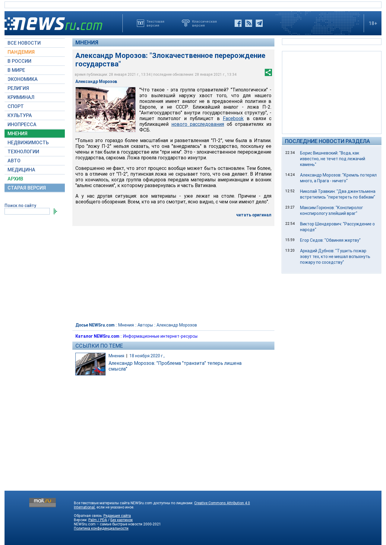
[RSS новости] (248, 23)
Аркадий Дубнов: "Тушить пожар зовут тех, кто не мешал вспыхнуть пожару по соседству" (335, 256)
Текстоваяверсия (155, 23)
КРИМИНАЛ (21, 97)
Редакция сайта (117, 516)
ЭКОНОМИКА (23, 79)
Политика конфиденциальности (101, 528)
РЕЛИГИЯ (18, 88)
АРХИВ (15, 179)
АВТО (14, 161)
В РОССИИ (19, 61)
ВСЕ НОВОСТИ (24, 43)
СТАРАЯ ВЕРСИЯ (27, 188)
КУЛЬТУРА (20, 115)
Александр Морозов (177, 325)
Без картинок (121, 520)
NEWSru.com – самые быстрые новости (108, 524)
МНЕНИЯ (17, 133)
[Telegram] (259, 23)
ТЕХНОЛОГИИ (23, 152)
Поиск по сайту (20, 205)
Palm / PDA (97, 520)
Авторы (145, 325)
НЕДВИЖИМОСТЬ (28, 142)
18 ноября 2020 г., (147, 355)
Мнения (86, 42)
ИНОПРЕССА (22, 124)
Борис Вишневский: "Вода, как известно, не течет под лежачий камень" (332, 159)
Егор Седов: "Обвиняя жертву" (330, 240)
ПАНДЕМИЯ (21, 52)
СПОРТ (16, 106)
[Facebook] (238, 23)
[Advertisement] (331, 92)
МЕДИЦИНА (21, 170)
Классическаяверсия (204, 23)
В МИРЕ (16, 70)
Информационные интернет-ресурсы (160, 336)
